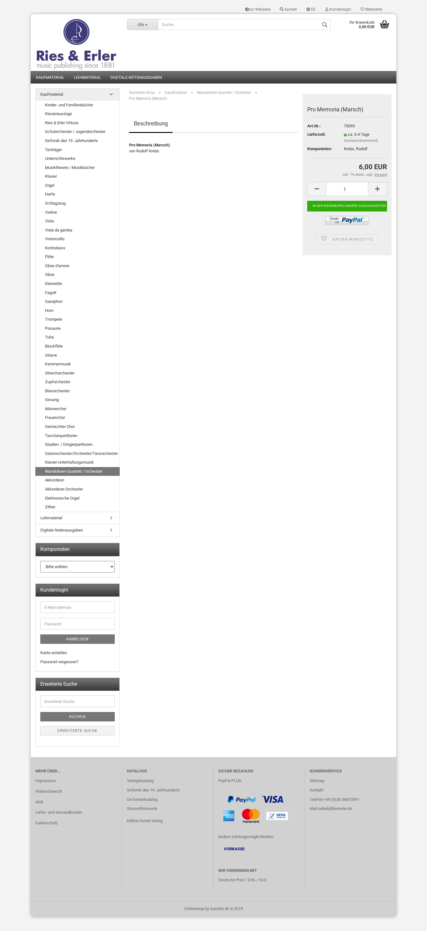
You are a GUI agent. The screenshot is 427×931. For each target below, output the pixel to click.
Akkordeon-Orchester (64, 489)
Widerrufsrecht (48, 791)
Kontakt (317, 790)
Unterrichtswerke (60, 158)
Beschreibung (151, 123)
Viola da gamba (58, 230)
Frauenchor (55, 417)
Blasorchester (57, 391)
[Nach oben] (409, 921)
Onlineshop (194, 908)
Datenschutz (46, 823)
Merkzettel (373, 9)
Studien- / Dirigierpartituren (69, 444)
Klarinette (53, 283)
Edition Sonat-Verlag (145, 820)
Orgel (49, 185)
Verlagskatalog (140, 780)
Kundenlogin (340, 9)
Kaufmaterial (50, 77)
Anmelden (77, 639)
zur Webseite (259, 9)
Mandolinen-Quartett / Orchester (73, 471)
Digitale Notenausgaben (136, 77)
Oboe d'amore (57, 265)
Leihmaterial (87, 77)
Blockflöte (54, 346)
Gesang (52, 399)
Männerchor (55, 408)
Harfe (50, 194)
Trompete (53, 319)
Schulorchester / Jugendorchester (75, 131)
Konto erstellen (53, 652)
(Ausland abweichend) (361, 141)
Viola (49, 221)
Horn (49, 310)
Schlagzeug (55, 203)
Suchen (290, 9)
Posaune (53, 328)
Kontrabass (55, 248)
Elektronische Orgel (62, 498)
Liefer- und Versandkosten (58, 812)
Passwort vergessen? (59, 661)
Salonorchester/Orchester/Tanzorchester (81, 453)
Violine (51, 212)
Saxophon (54, 301)
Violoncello (54, 239)
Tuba (49, 337)
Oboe (49, 274)
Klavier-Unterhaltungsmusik (69, 462)
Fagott (50, 292)
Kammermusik (58, 364)
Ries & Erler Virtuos (61, 122)
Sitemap (317, 780)
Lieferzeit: (316, 134)
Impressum (45, 780)
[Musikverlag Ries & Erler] (76, 42)
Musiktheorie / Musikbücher (70, 167)
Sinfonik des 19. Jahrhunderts (71, 140)
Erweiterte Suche (78, 731)
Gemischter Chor (60, 426)
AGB (39, 802)
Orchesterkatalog (142, 799)
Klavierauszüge (58, 113)
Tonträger (53, 149)
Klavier (51, 176)
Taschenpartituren (61, 435)
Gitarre (51, 355)
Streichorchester (59, 373)
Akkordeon (54, 480)
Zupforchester (57, 381)
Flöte (49, 256)
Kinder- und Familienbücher (69, 105)
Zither (50, 507)
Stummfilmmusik (142, 808)
